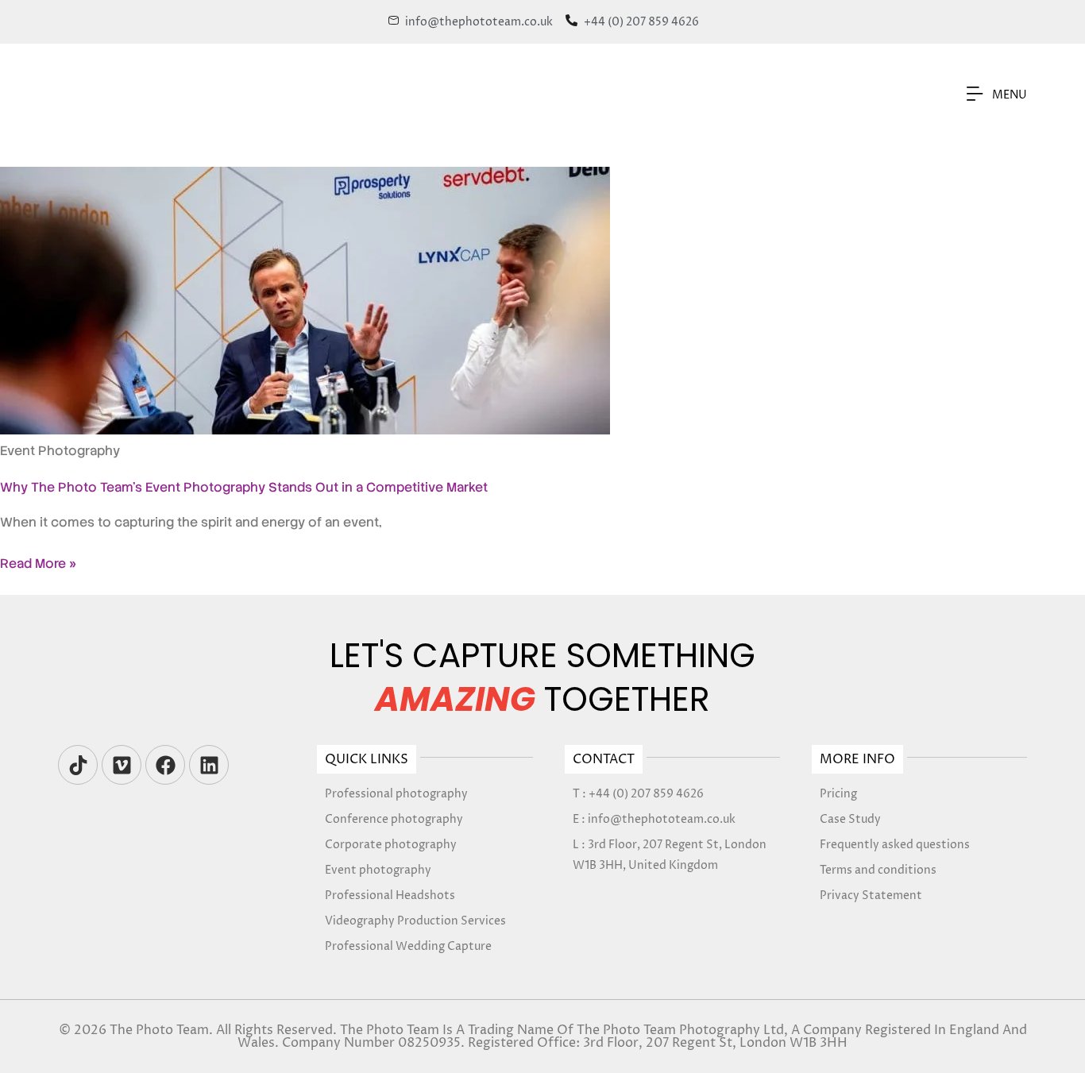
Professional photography (396, 793)
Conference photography (394, 819)
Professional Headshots (390, 895)
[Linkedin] (209, 765)
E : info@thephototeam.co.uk (654, 819)
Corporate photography (391, 844)
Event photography (378, 870)
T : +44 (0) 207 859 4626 (638, 793)
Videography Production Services (415, 920)
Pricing (838, 793)
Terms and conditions (878, 870)
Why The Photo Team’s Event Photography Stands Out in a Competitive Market (244, 487)
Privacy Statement (871, 895)
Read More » (38, 563)
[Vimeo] (121, 765)
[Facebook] (165, 765)
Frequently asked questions (895, 844)
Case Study (850, 819)
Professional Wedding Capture (408, 946)
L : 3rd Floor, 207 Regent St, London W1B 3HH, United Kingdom (669, 855)
